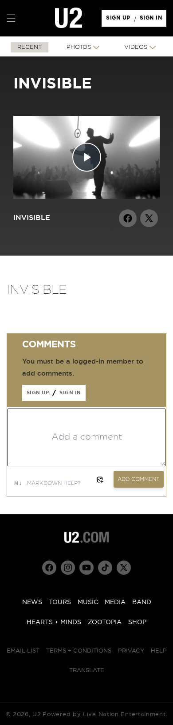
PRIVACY (131, 651)
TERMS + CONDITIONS (78, 651)
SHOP (137, 622)
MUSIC (88, 602)
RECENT (29, 47)
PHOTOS (79, 47)
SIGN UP (119, 20)
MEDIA (115, 602)
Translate (86, 670)
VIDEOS (135, 47)
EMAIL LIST (23, 651)
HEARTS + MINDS (54, 622)
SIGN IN (153, 20)
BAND (141, 602)
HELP (159, 651)
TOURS (60, 602)
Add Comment (139, 479)
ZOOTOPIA (105, 622)
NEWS (32, 602)
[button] (11, 18)
